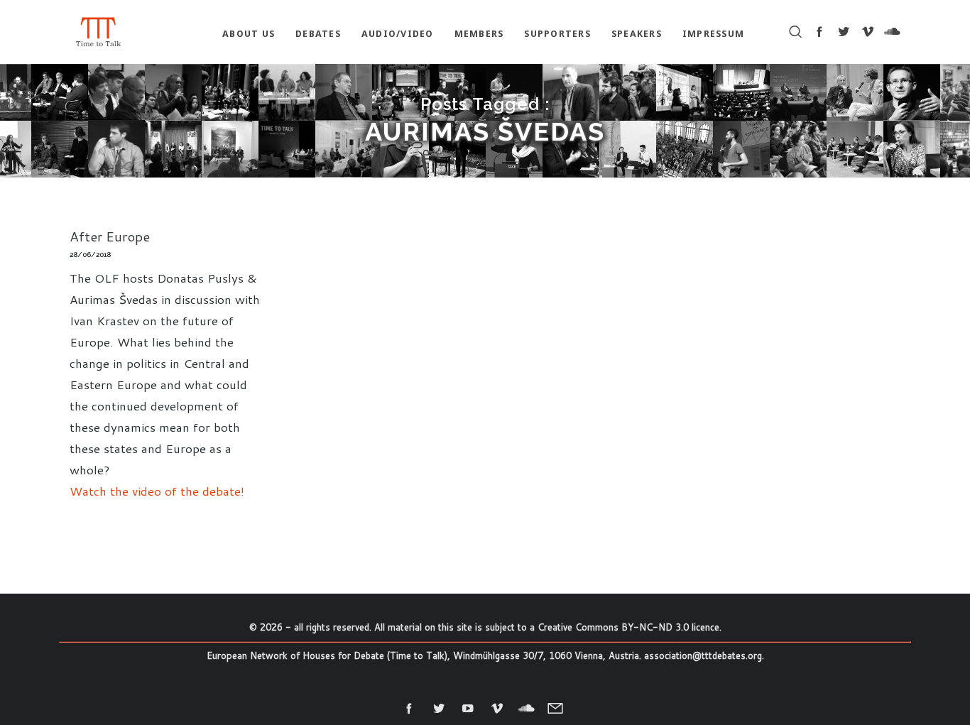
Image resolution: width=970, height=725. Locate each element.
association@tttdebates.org (703, 655)
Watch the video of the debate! (157, 490)
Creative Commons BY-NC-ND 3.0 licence (628, 627)
